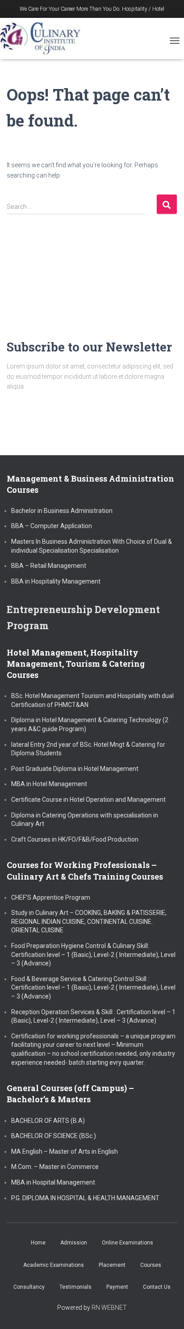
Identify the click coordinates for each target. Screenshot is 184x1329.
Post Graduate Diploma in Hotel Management (74, 768)
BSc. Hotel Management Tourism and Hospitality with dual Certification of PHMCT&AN (92, 700)
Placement (112, 1265)
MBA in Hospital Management (53, 1182)
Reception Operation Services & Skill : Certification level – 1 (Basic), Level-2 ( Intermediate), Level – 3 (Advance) (93, 1016)
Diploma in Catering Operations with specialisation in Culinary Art (84, 820)
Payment (117, 1287)
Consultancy (29, 1287)
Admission (73, 1243)
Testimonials (75, 1287)
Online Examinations (127, 1243)
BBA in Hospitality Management (55, 581)
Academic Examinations (53, 1265)
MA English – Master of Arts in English (64, 1151)
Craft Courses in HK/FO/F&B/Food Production (74, 839)
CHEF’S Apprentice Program (50, 897)
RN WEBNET (109, 1307)
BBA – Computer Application (51, 525)
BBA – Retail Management (48, 565)
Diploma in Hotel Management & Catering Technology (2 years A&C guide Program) (89, 724)
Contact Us (157, 1287)
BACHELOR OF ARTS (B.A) (48, 1120)
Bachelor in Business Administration (62, 510)
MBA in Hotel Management (49, 783)
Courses (150, 1265)
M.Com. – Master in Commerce (55, 1166)
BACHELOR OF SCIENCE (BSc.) (53, 1135)
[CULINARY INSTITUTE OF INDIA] (43, 38)
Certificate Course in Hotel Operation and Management (88, 799)
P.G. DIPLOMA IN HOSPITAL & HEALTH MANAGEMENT (85, 1198)
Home (38, 1243)
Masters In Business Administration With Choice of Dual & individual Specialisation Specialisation (91, 546)
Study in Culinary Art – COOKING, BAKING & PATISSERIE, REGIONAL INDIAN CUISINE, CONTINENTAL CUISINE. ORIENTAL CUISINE (89, 921)
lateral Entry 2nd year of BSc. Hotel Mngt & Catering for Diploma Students (88, 749)
